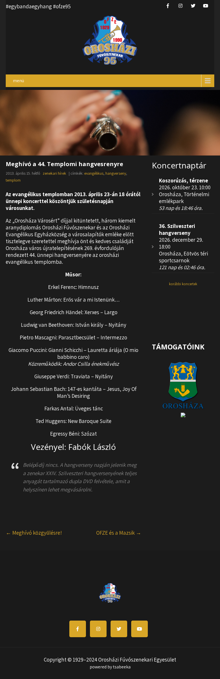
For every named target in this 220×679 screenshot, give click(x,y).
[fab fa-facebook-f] (168, 5)
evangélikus (93, 173)
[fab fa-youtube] (205, 5)
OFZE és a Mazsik (118, 532)
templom (13, 180)
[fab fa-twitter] (193, 5)
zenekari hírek (54, 173)
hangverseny (115, 173)
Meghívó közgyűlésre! (34, 532)
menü (18, 81)
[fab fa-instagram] (180, 5)
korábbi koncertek (183, 284)
